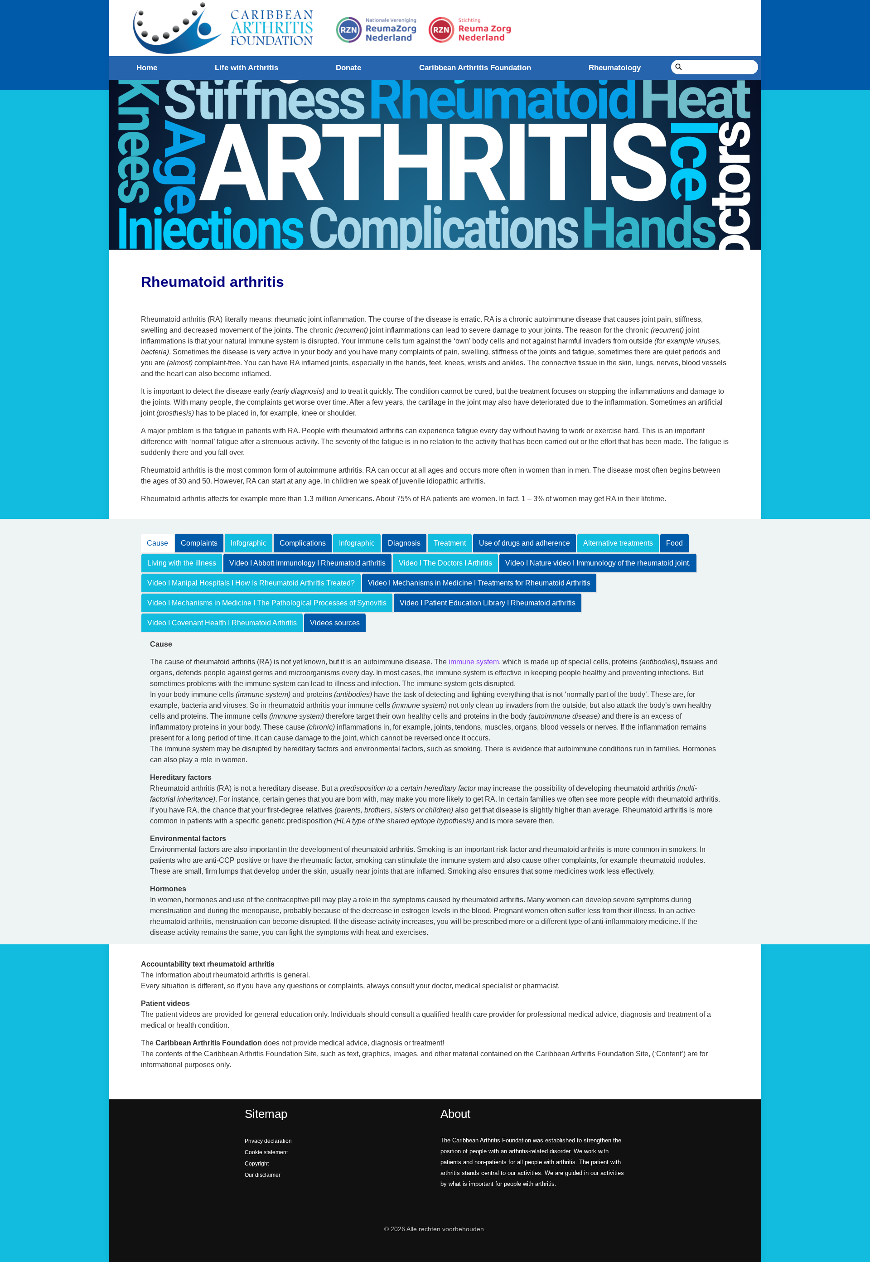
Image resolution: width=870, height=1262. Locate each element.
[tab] (157, 543)
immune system (474, 662)
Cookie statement (266, 1152)
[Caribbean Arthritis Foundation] (319, 28)
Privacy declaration (268, 1141)
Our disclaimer (262, 1175)
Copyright (257, 1163)
